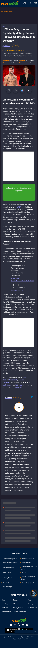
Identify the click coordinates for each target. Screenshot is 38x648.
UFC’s (19, 207)
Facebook (13, 380)
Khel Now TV (32, 608)
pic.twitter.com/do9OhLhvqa (22, 281)
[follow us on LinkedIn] (27, 624)
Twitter (21, 380)
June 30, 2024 (17, 290)
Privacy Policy (17, 608)
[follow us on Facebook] (11, 624)
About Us (4, 604)
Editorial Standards (19, 612)
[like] (8, 90)
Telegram (18, 387)
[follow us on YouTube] (23, 624)
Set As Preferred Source (14, 50)
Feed (29, 600)
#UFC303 (15, 278)
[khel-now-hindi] (35, 3)
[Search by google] (25, 3)
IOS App (18, 385)
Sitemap (30, 604)
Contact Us (5, 608)
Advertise (16, 604)
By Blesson (6, 46)
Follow (16, 46)
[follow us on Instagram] (15, 624)
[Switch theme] (30, 3)
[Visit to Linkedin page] (32, 397)
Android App (8, 385)
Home (3, 600)
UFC (4, 26)
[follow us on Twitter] (19, 624)
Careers (15, 600)
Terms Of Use (6, 612)
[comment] (15, 90)
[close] (35, 631)
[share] (29, 90)
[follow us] (22, 90)
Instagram (6, 382)
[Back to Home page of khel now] (10, 3)
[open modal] (34, 593)
